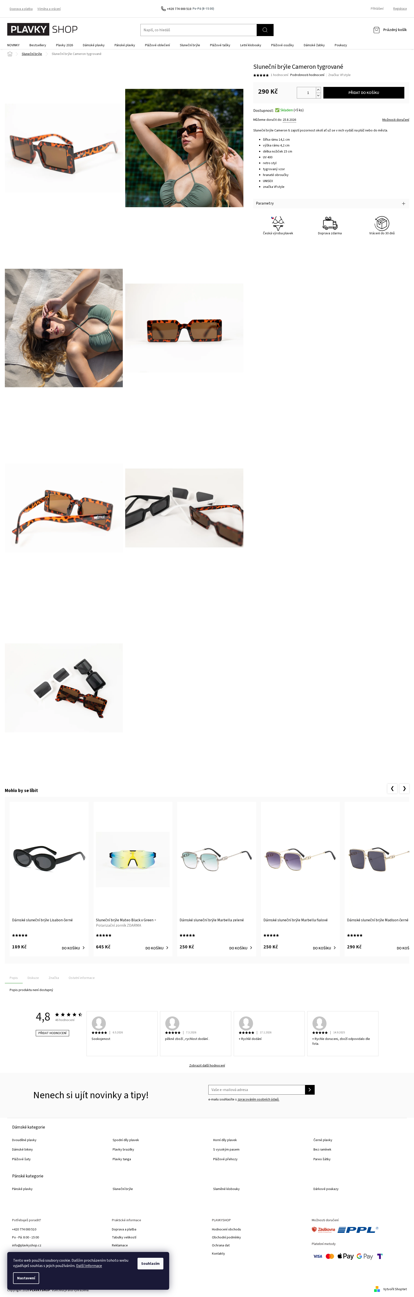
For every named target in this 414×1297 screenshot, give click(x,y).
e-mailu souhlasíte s (243, 1099)
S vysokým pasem (226, 1149)
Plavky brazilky (123, 1149)
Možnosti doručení (395, 120)
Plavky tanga (122, 1159)
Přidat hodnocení (52, 1033)
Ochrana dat (221, 1245)
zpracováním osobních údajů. (258, 1099)
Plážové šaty (21, 1159)
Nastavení (26, 1278)
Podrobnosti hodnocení (307, 75)
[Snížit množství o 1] (318, 95)
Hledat (265, 30)
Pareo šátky (322, 1159)
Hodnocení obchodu (226, 1229)
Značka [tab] (54, 978)
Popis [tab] (14, 978)
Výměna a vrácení (49, 9)
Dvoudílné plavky (24, 1140)
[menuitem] (13, 45)
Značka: (339, 75)
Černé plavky (322, 1140)
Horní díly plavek (225, 1140)
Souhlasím (150, 1263)
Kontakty (218, 1253)
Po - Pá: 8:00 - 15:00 (25, 1237)
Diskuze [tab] (33, 978)
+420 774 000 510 (24, 1229)
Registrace (400, 9)
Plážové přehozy (225, 1159)
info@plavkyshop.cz (26, 1245)
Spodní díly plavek (126, 1140)
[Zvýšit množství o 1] (318, 90)
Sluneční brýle (123, 1189)
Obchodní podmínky (226, 1237)
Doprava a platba (21, 9)
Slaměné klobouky (226, 1189)
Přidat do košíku (364, 92)
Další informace (89, 1265)
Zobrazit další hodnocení (207, 1065)
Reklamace (120, 1245)
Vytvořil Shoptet (395, 1289)
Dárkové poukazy (326, 1189)
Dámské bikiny (22, 1149)
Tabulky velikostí (124, 1237)
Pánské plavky (22, 1189)
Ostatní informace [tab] (82, 978)
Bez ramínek (322, 1149)
